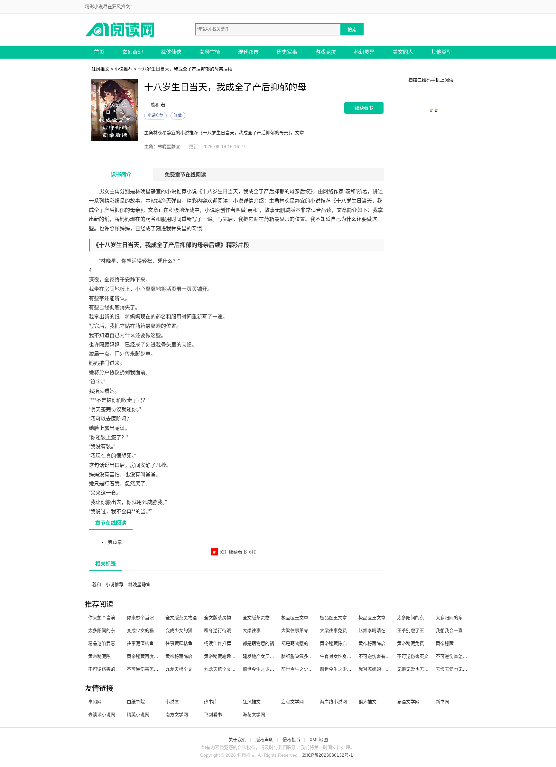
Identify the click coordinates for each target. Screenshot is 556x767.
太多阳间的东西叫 (454, 617)
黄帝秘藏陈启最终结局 (380, 643)
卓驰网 (95, 701)
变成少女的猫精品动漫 (187, 630)
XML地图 (319, 739)
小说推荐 (124, 68)
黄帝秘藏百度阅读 (145, 656)
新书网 (442, 701)
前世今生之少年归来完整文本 (310, 669)
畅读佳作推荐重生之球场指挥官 (235, 643)
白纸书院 (136, 701)
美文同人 (403, 52)
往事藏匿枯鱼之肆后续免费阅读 (158, 643)
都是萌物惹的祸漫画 (301, 643)
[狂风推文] (120, 29)
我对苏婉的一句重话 (378, 669)
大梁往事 (252, 630)
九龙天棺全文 (178, 669)
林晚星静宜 (139, 584)
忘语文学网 (408, 701)
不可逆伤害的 (101, 669)
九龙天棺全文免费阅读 (226, 669)
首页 (99, 52)
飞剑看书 (213, 714)
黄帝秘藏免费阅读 (415, 643)
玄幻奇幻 (132, 52)
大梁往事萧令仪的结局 (303, 630)
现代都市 (248, 52)
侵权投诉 (292, 739)
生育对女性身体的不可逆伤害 (349, 656)
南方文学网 (176, 714)
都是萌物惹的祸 (258, 643)
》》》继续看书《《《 (238, 551)
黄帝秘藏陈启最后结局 (342, 643)
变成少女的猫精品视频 (149, 630)
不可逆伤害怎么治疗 (456, 656)
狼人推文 (367, 701)
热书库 (211, 701)
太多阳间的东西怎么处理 (113, 630)
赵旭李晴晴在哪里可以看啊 (385, 630)
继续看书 (364, 107)
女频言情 (209, 52)
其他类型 (441, 52)
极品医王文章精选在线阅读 (347, 617)
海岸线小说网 (333, 701)
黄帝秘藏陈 (99, 656)
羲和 (96, 584)
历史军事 (287, 52)
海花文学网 (254, 714)
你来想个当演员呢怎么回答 (115, 617)
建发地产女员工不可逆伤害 (270, 656)
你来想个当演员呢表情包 (151, 617)
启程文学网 (292, 701)
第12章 (115, 542)
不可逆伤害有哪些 (376, 656)
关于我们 (237, 739)
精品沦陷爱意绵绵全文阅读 (115, 643)
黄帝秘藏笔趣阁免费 (224, 656)
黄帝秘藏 (445, 643)
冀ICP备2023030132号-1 (327, 755)
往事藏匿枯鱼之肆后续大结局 (194, 643)
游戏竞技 (325, 52)
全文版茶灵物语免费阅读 (229, 617)
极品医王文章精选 (299, 617)
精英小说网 (138, 714)
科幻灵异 (364, 52)
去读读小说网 (101, 714)
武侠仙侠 (171, 52)
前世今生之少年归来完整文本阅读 (353, 669)
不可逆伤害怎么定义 (147, 669)
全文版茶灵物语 (181, 617)
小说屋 (172, 701)
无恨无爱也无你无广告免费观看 (428, 669)
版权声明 (264, 739)
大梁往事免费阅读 (338, 630)
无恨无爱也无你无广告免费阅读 (467, 669)
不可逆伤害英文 (413, 656)
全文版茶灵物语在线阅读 (267, 617)
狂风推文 (100, 68)
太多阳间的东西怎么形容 (422, 617)
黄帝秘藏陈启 (178, 656)
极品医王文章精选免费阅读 (385, 617)
